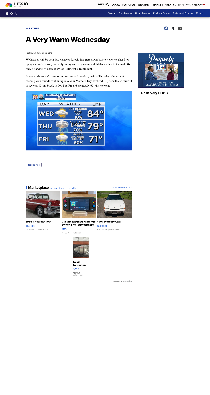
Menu (102, 4)
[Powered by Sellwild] (127, 281)
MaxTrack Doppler (161, 13)
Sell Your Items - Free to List (63, 188)
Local (116, 4)
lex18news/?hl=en (12, 13)
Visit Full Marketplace (122, 187)
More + (199, 13)
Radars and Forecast (183, 13)
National (128, 4)
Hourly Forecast (143, 13)
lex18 (8, 13)
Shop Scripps (174, 4)
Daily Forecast (126, 13)
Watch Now (194, 4)
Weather (144, 4)
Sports (158, 4)
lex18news (17, 13)
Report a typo (34, 165)
